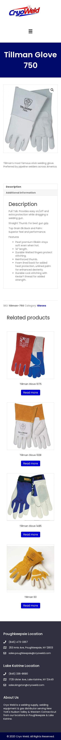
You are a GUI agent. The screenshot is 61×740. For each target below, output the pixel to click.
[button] (52, 90)
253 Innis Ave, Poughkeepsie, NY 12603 (31, 647)
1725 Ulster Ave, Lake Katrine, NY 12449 (31, 679)
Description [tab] (13, 186)
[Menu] (30, 31)
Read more (30, 393)
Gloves (41, 305)
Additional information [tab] (21, 192)
